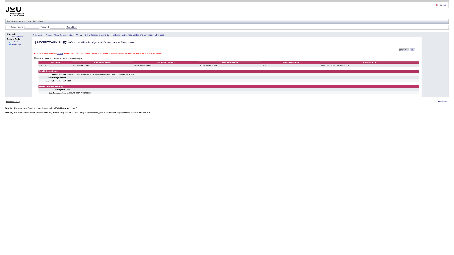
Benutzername (16, 27)
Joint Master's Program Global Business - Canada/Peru (57, 35)
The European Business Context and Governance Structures (137, 35)
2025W (60, 53)
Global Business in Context (95, 35)
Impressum (443, 101)
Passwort (45, 27)
